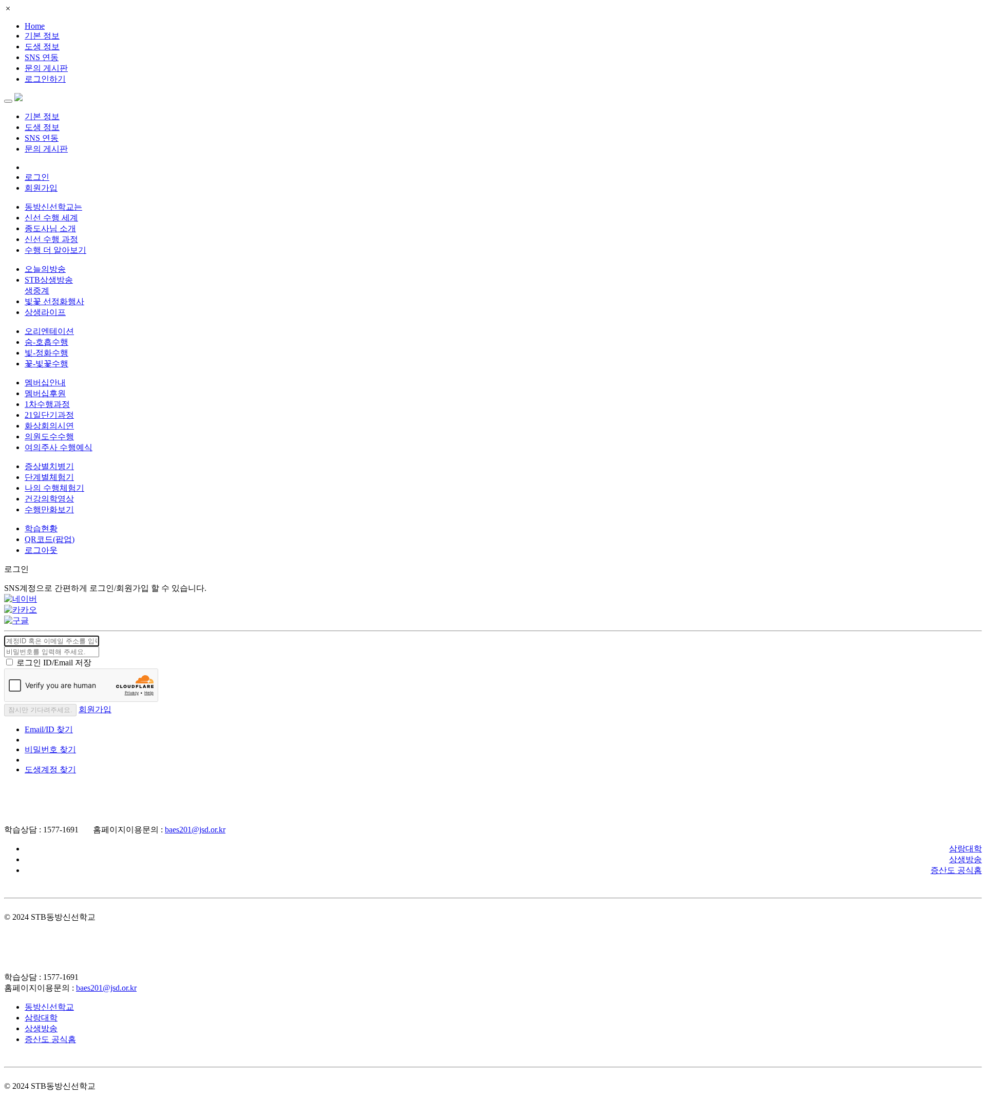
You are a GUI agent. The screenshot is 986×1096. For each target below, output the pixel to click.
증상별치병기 (49, 466)
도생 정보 (42, 46)
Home (35, 26)
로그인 (37, 177)
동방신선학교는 (53, 206)
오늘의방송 (45, 269)
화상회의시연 (49, 425)
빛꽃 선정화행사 (54, 301)
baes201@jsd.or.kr (195, 829)
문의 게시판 (46, 68)
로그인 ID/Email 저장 (53, 662)
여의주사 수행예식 (58, 447)
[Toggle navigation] (8, 101)
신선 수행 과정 (51, 239)
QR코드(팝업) (49, 539)
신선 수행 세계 (51, 217)
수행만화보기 (49, 509)
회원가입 (41, 187)
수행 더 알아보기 (55, 250)
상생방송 (965, 859)
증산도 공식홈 (956, 870)
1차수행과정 (47, 404)
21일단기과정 (49, 415)
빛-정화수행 (46, 352)
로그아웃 (41, 550)
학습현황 (41, 528)
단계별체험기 (49, 477)
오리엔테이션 (49, 331)
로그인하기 (45, 79)
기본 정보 (42, 35)
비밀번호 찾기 (50, 749)
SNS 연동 (42, 57)
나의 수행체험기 (54, 488)
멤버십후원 (45, 393)
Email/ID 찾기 (49, 729)
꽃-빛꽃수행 (46, 363)
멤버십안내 (45, 382)
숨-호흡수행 (46, 342)
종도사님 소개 (50, 228)
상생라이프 (45, 312)
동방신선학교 (49, 1006)
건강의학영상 (49, 498)
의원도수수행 (49, 436)
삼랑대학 (965, 848)
